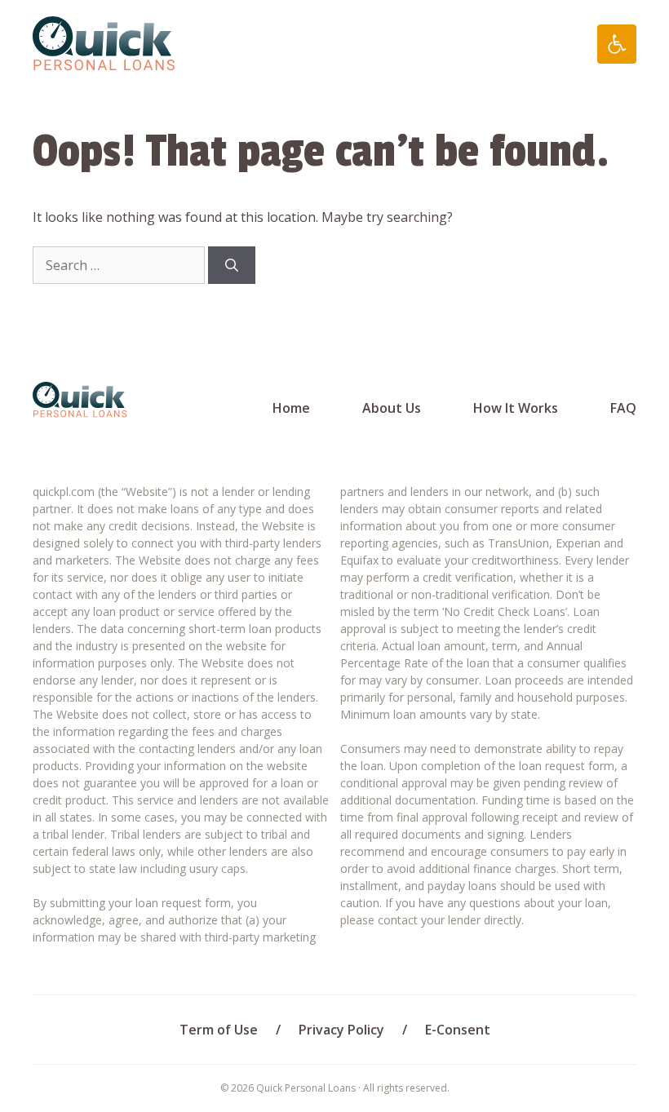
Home (291, 408)
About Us (391, 408)
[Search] (231, 265)
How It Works (515, 408)
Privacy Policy (341, 1030)
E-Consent (457, 1030)
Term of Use (218, 1030)
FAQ (623, 408)
